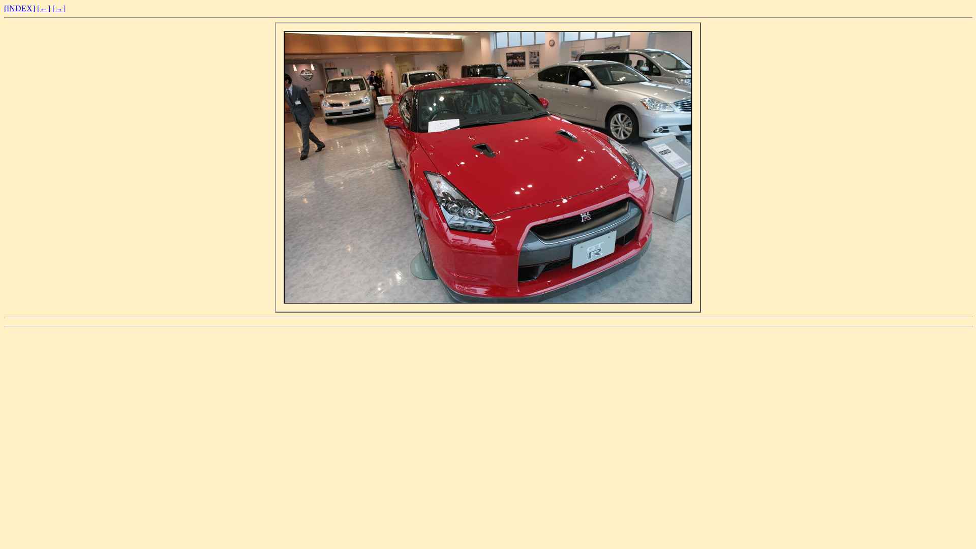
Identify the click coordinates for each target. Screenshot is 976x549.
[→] (59, 8)
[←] (43, 8)
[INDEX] (19, 8)
